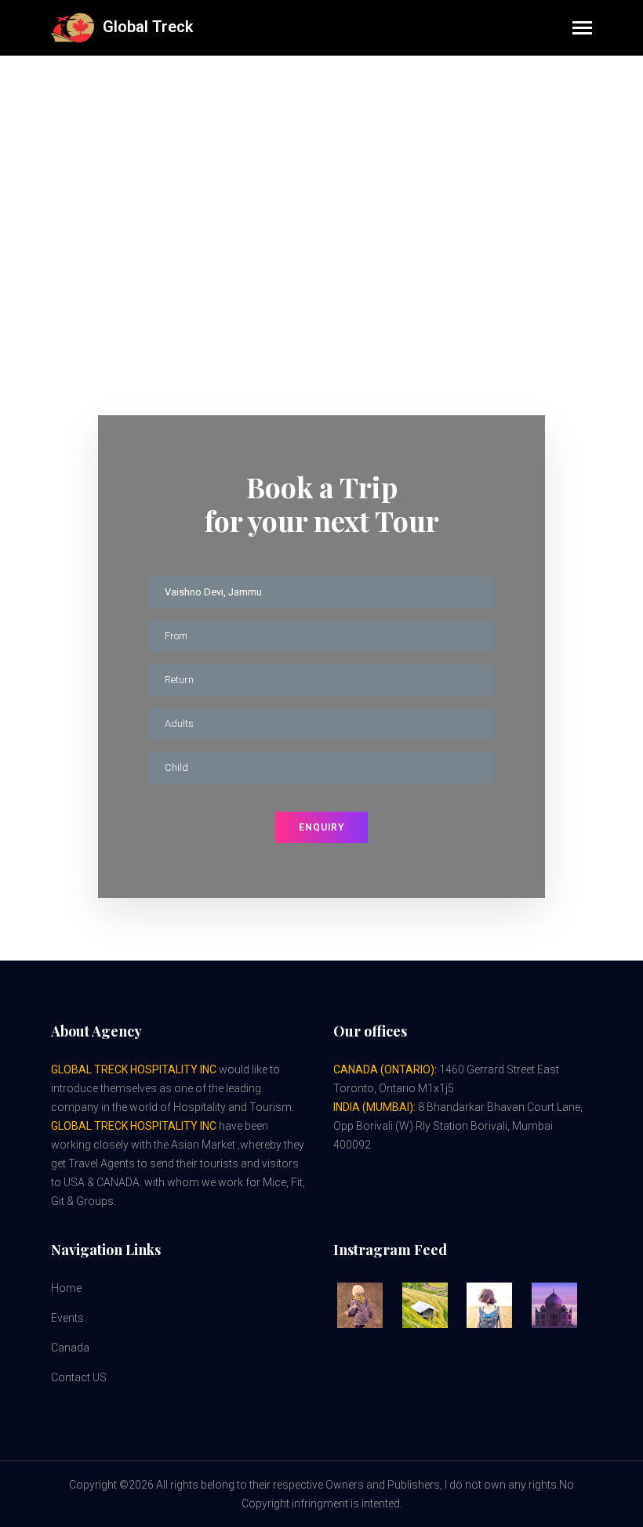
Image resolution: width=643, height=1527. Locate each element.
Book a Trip (344, 159)
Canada (70, 1347)
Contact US (79, 1377)
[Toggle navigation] (582, 29)
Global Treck (144, 26)
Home (284, 159)
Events (67, 1318)
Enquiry (321, 827)
